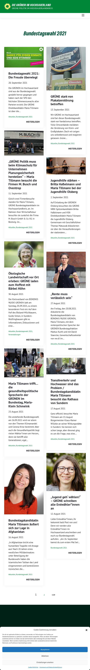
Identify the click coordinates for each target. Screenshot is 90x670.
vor (53, 595)
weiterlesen (32, 121)
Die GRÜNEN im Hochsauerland (31, 5)
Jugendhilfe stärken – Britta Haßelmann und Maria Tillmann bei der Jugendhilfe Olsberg (66, 186)
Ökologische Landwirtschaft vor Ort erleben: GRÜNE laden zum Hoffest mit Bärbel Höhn (23, 281)
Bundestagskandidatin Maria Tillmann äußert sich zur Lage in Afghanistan (23, 526)
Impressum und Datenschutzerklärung (50, 667)
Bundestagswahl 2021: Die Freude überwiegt (23, 75)
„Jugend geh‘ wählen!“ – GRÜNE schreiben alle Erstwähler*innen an (66, 502)
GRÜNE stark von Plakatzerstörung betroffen (62, 100)
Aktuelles (11, 117)
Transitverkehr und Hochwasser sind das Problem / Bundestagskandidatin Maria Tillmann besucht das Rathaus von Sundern (66, 391)
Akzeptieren (45, 649)
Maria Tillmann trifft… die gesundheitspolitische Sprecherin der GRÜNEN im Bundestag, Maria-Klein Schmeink (23, 395)
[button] (86, 630)
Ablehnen (45, 656)
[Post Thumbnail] (24, 57)
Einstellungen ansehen (45, 662)
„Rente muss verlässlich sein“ (61, 296)
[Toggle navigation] (83, 15)
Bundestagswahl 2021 (24, 117)
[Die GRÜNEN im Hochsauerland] (7, 6)
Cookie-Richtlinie (33, 667)
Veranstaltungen (14, 334)
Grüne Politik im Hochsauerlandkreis (32, 8)
